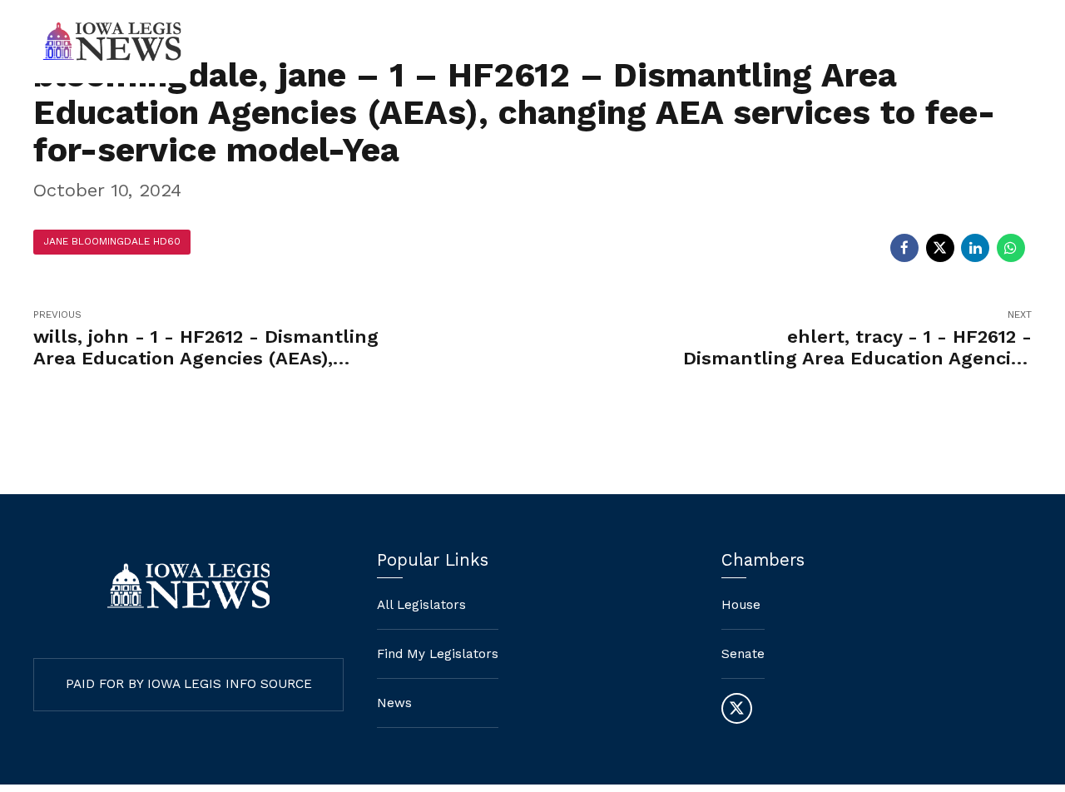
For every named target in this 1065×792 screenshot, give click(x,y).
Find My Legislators (719, 41)
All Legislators (421, 604)
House (740, 604)
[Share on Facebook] (904, 248)
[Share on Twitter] (940, 248)
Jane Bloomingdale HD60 (112, 241)
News (947, 41)
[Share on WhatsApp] (1011, 248)
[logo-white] (188, 586)
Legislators (854, 41)
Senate (743, 653)
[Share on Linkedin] (975, 248)
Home (600, 41)
